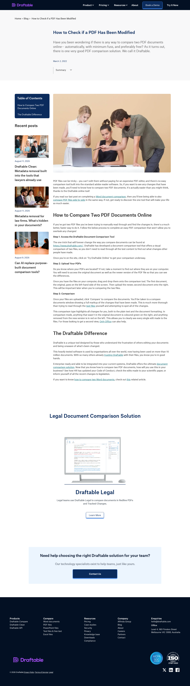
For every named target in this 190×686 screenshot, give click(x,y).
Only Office (106, 321)
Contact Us (95, 573)
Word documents (51, 621)
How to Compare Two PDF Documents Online (31, 107)
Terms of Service (41, 672)
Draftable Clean (17, 624)
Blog (26, 18)
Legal (51, 672)
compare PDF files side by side (69, 199)
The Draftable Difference (30, 114)
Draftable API (16, 628)
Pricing (87, 621)
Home (18, 18)
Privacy (87, 631)
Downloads (89, 637)
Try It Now (172, 5)
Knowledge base (92, 634)
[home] (22, 5)
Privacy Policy (29, 672)
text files (90, 305)
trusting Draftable (113, 354)
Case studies (90, 624)
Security (88, 628)
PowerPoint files (50, 628)
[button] (88, 5)
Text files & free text (52, 631)
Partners (121, 634)
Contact (121, 637)
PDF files (47, 624)
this (128, 379)
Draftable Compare (19, 621)
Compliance (90, 640)
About (134, 5)
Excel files (48, 634)
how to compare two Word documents (94, 379)
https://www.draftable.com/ (68, 245)
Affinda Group (124, 621)
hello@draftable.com (161, 621)
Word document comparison (111, 196)
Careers (121, 631)
